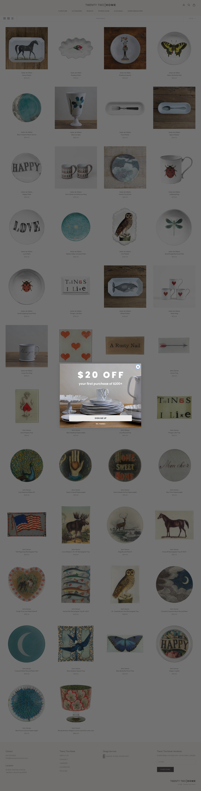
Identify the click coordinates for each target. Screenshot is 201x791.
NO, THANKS (100, 424)
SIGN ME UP (100, 418)
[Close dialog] (138, 366)
